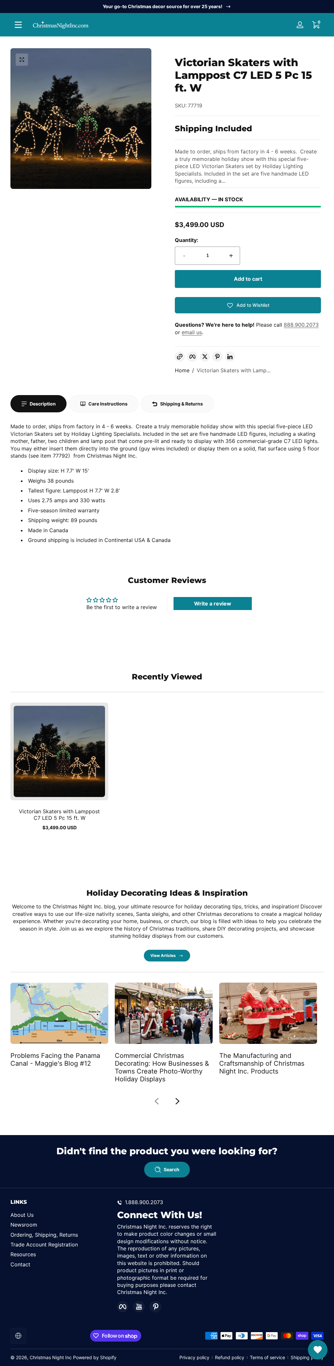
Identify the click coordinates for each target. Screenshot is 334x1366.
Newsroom (23, 1224)
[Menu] (18, 25)
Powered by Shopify (94, 1357)
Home (182, 370)
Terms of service (267, 1357)
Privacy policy (194, 1357)
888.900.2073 (301, 324)
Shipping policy (307, 1357)
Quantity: (186, 240)
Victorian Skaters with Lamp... (233, 370)
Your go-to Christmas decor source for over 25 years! (162, 6)
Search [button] (171, 1169)
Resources (23, 1254)
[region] (167, 6)
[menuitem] (60, 1214)
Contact (20, 1264)
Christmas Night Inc (51, 1357)
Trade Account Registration (44, 1244)
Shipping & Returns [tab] (181, 403)
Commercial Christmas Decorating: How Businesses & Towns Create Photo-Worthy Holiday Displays (162, 1067)
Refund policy (229, 1357)
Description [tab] (43, 403)
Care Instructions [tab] (108, 403)
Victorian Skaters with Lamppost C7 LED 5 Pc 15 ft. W (59, 814)
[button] (316, 24)
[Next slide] (177, 1101)
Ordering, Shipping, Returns (44, 1234)
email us (192, 332)
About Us (22, 1215)
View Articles (163, 955)
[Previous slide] (156, 1101)
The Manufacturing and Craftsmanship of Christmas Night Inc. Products (261, 1063)
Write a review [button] (212, 603)
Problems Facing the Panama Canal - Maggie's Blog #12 (55, 1059)
